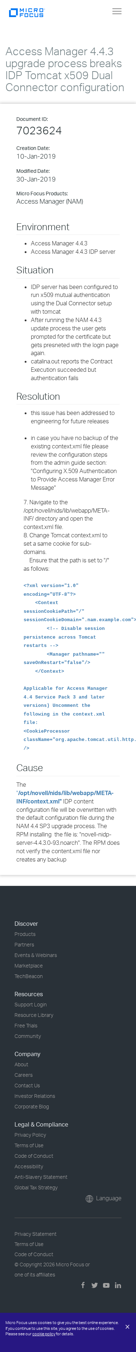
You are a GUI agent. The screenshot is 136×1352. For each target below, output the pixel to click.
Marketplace (29, 965)
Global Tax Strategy (36, 1187)
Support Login (31, 1004)
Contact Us (27, 1085)
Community (28, 1036)
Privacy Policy (30, 1135)
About (21, 1064)
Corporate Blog (32, 1106)
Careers (24, 1075)
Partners (24, 944)
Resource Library (34, 1015)
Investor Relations (35, 1096)
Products (25, 934)
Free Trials (26, 1025)
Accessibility (29, 1166)
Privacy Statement (36, 1234)
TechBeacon (29, 976)
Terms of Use (29, 1145)
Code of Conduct (34, 1156)
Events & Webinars (36, 955)
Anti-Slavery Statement (41, 1177)
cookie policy (43, 1333)
